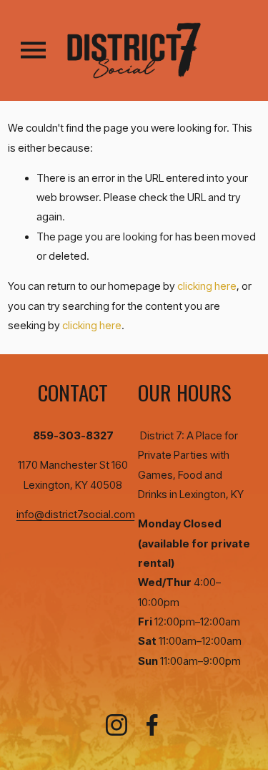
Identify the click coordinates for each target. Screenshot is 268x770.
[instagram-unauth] (116, 724)
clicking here (207, 286)
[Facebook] (152, 724)
